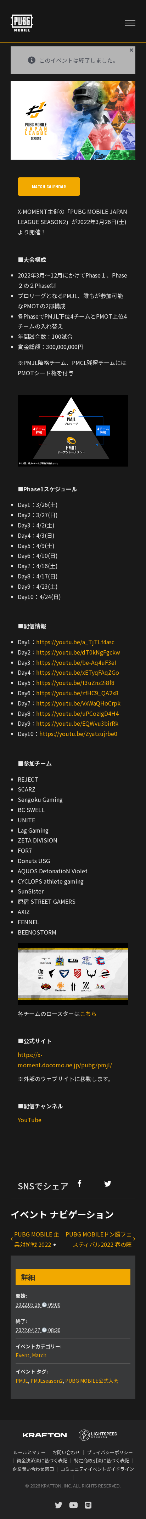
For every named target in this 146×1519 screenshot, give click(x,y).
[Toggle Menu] (130, 23)
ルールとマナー (29, 1452)
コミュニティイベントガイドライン (97, 1469)
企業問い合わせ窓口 (33, 1469)
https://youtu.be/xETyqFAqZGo (77, 672)
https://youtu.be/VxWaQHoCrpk (78, 703)
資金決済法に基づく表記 (42, 1460)
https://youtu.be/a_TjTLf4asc (75, 642)
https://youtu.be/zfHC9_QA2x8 (77, 693)
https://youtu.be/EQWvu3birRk (77, 723)
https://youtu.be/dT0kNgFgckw (78, 652)
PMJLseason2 (46, 1380)
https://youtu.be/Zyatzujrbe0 (78, 733)
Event (22, 1355)
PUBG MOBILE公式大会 (91, 1380)
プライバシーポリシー (110, 1452)
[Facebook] (80, 1183)
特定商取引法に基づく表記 (101, 1460)
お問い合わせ (66, 1452)
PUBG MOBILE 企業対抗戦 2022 (36, 1239)
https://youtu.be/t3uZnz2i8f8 (75, 682)
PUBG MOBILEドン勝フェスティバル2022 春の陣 (99, 1239)
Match (39, 1355)
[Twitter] (108, 1183)
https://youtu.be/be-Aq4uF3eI (76, 662)
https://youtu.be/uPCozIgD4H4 (77, 713)
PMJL (22, 1380)
